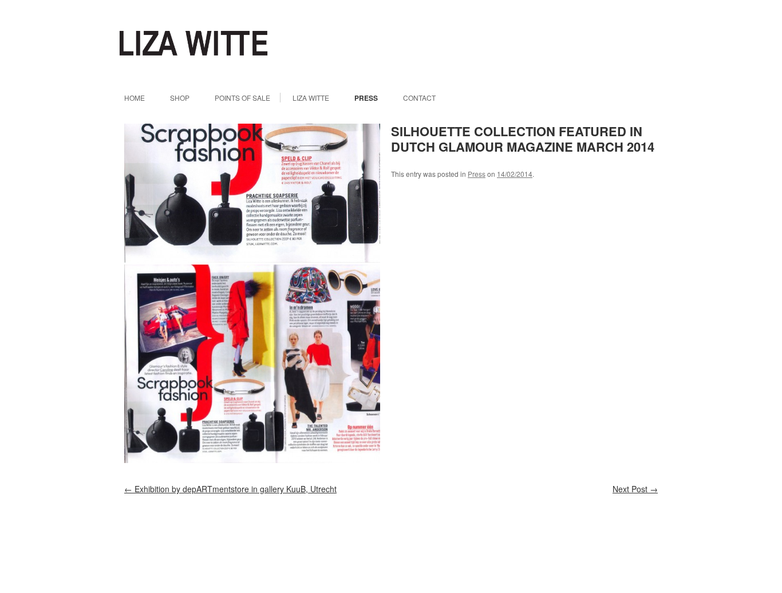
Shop (179, 98)
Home (134, 98)
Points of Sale (242, 98)
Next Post (635, 489)
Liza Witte (193, 43)
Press (366, 98)
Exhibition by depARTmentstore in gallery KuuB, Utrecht (230, 489)
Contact (419, 98)
